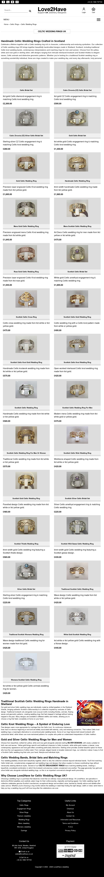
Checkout (70, 808)
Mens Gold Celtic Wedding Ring (26, 226)
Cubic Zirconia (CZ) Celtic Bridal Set (77, 90)
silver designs (74, 742)
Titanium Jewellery (24, 816)
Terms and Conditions (70, 823)
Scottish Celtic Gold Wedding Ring (77, 317)
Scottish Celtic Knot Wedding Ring (77, 362)
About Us (70, 812)
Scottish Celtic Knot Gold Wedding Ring (26, 362)
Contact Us (70, 816)
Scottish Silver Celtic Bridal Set (77, 498)
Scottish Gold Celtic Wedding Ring (26, 498)
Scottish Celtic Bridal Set (77, 271)
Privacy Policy (70, 830)
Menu (6, 19)
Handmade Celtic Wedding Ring (77, 181)
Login (84, 12)
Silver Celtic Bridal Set (26, 589)
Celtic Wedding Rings (29, 24)
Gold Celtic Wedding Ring (26, 181)
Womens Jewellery (24, 827)
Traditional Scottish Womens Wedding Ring (26, 634)
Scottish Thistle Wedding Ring (26, 543)
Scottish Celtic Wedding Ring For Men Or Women (26, 453)
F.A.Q (70, 827)
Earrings (24, 830)
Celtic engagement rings (51, 765)
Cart (93, 12)
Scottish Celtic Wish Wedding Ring (77, 453)
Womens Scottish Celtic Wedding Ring (26, 680)
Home (6, 24)
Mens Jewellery (24, 823)
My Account (70, 805)
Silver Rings (24, 812)
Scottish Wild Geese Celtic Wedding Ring (77, 543)
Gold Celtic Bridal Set (77, 135)
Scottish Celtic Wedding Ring (26, 407)
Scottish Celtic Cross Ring (26, 317)
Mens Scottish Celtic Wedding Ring (77, 226)
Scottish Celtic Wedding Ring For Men (77, 407)
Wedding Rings (24, 819)
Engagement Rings (24, 808)
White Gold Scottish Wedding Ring (77, 634)
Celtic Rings (14, 24)
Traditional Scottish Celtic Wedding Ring (77, 589)
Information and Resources (70, 819)
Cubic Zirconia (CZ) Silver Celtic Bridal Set (26, 135)
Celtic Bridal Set (26, 90)
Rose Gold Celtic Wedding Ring (26, 271)
